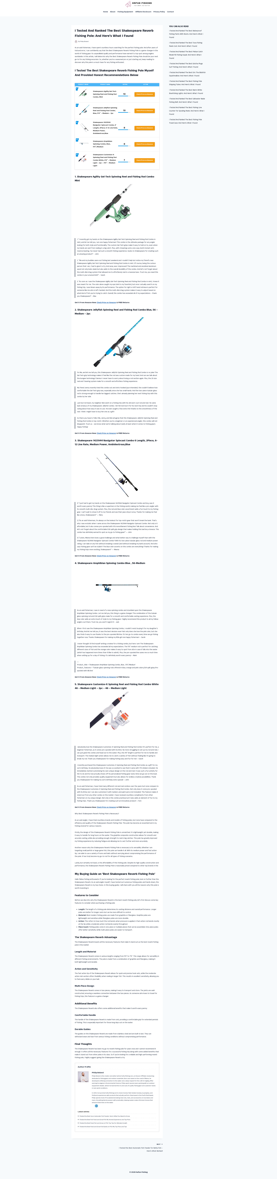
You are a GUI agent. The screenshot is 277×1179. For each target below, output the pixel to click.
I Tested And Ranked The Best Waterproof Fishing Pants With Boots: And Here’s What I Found (186, 34)
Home (105, 12)
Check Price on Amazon (144, 94)
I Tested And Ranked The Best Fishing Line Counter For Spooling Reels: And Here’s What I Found (186, 111)
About (112, 12)
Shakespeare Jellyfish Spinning (95, 310)
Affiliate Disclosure (143, 12)
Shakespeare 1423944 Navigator (96, 441)
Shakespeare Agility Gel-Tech (94, 177)
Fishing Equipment (125, 12)
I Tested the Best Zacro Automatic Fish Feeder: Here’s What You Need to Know (104, 1116)
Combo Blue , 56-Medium (131, 563)
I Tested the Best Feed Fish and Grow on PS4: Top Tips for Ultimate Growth (103, 1123)
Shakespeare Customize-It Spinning (97, 684)
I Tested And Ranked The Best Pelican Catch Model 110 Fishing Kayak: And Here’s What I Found (186, 55)
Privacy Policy (159, 12)
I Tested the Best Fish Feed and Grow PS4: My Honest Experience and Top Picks (104, 1120)
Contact (170, 12)
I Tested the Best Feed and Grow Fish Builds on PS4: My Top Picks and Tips (103, 1127)
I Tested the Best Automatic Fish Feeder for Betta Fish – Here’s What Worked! (141, 1148)
